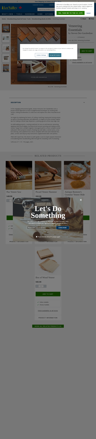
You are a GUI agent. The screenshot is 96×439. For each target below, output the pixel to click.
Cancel (88, 13)
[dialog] (74, 9)
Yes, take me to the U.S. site (70, 13)
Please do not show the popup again (49, 237)
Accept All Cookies (55, 55)
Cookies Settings (41, 55)
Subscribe (62, 228)
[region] (48, 51)
